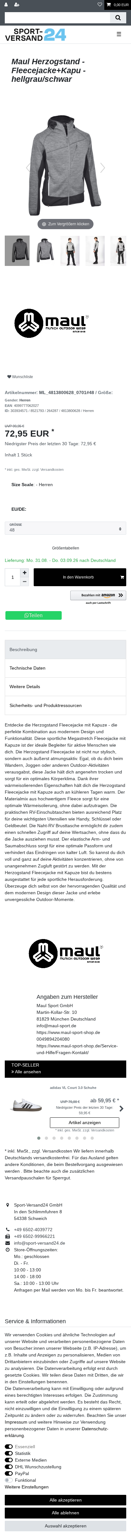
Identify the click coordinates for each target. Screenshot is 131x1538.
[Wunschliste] (99, 5)
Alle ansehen (27, 1071)
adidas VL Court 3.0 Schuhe (73, 1088)
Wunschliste (22, 377)
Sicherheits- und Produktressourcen (46, 705)
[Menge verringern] (24, 581)
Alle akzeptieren (66, 1500)
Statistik (23, 1453)
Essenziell (25, 1446)
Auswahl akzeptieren (65, 1525)
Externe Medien (31, 1460)
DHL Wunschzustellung (38, 1466)
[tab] (65, 649)
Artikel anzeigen (85, 1122)
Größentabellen (65, 548)
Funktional (25, 1480)
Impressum (16, 1422)
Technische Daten (27, 668)
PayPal (22, 1473)
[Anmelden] (6, 5)
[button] (98, 598)
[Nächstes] (103, 168)
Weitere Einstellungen (27, 1486)
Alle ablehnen (65, 1512)
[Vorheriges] (28, 168)
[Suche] (118, 17)
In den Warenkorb (78, 577)
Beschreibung (23, 649)
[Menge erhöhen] (24, 572)
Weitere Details (25, 686)
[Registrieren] (17, 5)
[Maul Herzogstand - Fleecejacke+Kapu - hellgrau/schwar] (21, 252)
